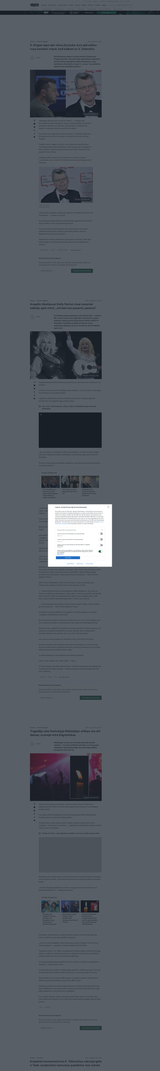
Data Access (80, 563)
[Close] (108, 507)
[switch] (100, 534)
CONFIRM (68, 557)
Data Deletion (70, 563)
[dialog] (80, 535)
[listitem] (80, 530)
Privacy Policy (89, 563)
